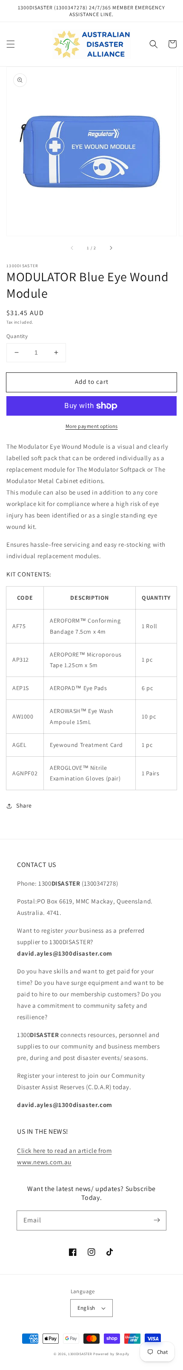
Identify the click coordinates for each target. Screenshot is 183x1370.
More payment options (92, 426)
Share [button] (24, 805)
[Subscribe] (156, 1220)
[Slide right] (110, 247)
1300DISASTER (80, 1353)
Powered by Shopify (111, 1353)
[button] (10, 44)
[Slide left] (72, 247)
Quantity (17, 336)
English (86, 1307)
